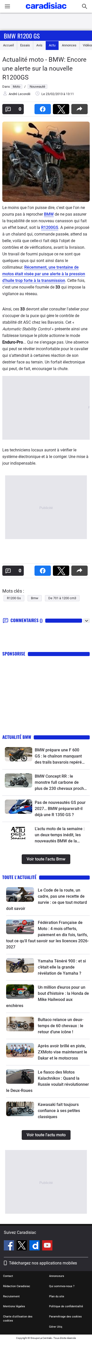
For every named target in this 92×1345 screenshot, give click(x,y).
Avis (39, 45)
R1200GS (49, 227)
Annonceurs (56, 1276)
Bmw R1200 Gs (22, 35)
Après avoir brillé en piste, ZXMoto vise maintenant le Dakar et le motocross (62, 1052)
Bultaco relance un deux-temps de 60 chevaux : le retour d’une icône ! (60, 1025)
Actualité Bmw (16, 737)
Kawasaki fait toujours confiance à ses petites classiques (59, 1110)
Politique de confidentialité (66, 1306)
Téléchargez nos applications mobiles (43, 1263)
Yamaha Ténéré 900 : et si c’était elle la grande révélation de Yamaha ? (62, 967)
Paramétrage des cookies (65, 1316)
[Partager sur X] (62, 107)
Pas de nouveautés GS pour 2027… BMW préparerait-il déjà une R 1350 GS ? (60, 808)
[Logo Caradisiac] (46, 10)
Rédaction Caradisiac (16, 1286)
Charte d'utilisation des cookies (17, 1318)
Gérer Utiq (55, 1326)
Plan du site (56, 1296)
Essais (25, 45)
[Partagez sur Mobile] (80, 107)
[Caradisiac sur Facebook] (9, 1246)
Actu (52, 45)
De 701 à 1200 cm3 (62, 598)
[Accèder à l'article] (18, 754)
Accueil (8, 45)
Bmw (34, 598)
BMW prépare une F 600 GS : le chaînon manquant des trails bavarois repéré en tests (58, 756)
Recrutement (11, 1296)
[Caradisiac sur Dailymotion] (35, 1246)
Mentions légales (14, 1306)
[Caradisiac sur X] (22, 1246)
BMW (49, 214)
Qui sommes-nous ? (61, 1286)
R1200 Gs (14, 598)
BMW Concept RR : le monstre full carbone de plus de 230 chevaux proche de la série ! (60, 783)
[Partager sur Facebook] (43, 107)
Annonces (69, 45)
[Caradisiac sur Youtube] (47, 1246)
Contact (8, 1276)
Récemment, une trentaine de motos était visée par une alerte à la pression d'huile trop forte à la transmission (43, 274)
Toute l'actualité (19, 877)
